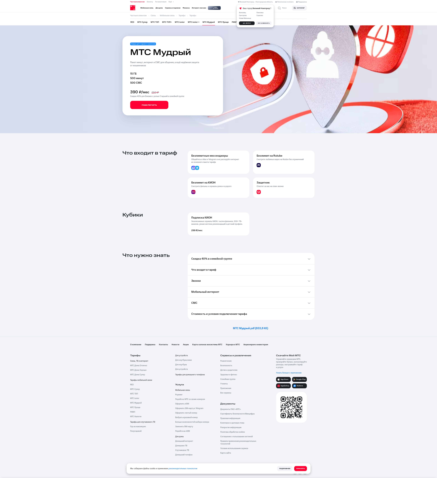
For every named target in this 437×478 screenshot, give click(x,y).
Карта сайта (225, 453)
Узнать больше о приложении (288, 372)
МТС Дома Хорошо (138, 370)
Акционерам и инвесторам (255, 344)
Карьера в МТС (233, 344)
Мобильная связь (182, 390)
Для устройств (181, 355)
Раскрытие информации (230, 427)
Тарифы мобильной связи (141, 380)
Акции (186, 344)
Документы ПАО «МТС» (230, 409)
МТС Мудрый (209, 22)
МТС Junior (180, 22)
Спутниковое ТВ (182, 450)
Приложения (225, 388)
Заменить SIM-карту (184, 426)
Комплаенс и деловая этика (232, 423)
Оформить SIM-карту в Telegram (189, 408)
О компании (135, 344)
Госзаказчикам (160, 2)
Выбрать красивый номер (186, 417)
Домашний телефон (183, 454)
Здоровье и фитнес (228, 374)
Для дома (179, 436)
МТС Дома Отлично (138, 365)
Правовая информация (230, 418)
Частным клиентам (137, 2)
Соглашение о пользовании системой (236, 436)
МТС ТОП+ (167, 22)
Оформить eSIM (182, 403)
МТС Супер (142, 22)
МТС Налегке (135, 416)
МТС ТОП (155, 22)
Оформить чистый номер (186, 413)
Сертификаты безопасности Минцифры (237, 413)
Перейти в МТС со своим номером (190, 399)
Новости (175, 344)
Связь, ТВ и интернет (139, 361)
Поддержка (150, 344)
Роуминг (179, 394)
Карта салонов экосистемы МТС (207, 344)
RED (132, 22)
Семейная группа (227, 379)
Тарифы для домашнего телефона (190, 374)
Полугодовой (135, 431)
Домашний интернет (184, 441)
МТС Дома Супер (137, 374)
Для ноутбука (181, 364)
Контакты (163, 344)
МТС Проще (223, 22)
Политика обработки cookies (232, 432)
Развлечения (225, 361)
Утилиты (224, 383)
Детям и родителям (228, 370)
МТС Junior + (193, 22)
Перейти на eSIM (182, 431)
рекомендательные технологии (183, 468)
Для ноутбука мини (183, 360)
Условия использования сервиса (234, 448)
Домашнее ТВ (181, 445)
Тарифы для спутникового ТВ (142, 422)
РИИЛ (234, 22)
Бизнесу (150, 2)
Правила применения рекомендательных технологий (238, 442)
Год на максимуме (138, 426)
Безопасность (226, 365)
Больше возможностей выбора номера (192, 422)
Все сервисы (225, 393)
